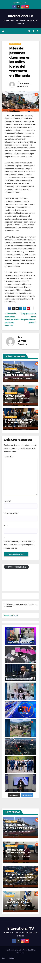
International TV (20, 16)
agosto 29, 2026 (14, 831)
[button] (29, 31)
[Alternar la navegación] (37, 31)
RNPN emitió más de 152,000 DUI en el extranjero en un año (18, 901)
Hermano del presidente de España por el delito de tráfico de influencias (12, 319)
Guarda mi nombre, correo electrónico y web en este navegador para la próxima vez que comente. (19, 544)
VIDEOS (11, 958)
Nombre (7, 501)
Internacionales (15, 43)
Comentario (9, 456)
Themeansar (20, 953)
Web (5, 526)
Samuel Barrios (23, 84)
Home (3, 958)
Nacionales (9, 870)
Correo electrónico (11, 513)
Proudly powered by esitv (14, 950)
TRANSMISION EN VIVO (16, 567)
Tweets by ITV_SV (11, 615)
